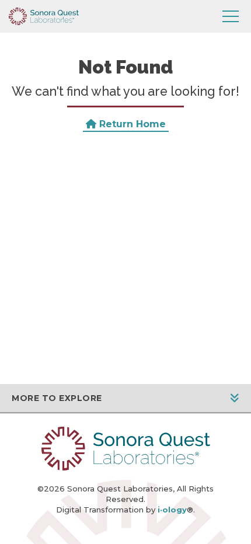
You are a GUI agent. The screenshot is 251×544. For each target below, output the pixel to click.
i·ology (172, 509)
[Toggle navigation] (230, 16)
